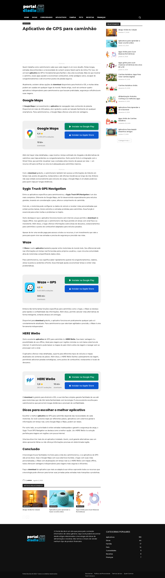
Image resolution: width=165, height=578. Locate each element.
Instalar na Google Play (83, 126)
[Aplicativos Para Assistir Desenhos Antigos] (111, 132)
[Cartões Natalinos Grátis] (111, 88)
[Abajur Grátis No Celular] (35, 498)
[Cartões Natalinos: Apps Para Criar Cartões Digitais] (111, 77)
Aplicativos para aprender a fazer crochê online (59, 511)
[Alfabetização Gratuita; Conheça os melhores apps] (111, 99)
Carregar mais (123, 140)
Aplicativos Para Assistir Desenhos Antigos (127, 130)
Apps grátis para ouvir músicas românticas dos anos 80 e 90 (130, 65)
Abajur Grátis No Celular (31, 510)
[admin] (24, 480)
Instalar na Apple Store (83, 135)
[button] (139, 17)
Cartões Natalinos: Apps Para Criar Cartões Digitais (129, 75)
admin (29, 480)
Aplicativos (26, 23)
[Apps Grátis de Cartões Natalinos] (111, 121)
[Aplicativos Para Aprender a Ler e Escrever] (111, 110)
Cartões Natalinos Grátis (127, 85)
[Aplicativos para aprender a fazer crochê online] (61, 498)
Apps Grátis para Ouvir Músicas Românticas (87, 511)
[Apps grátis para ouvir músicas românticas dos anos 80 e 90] (111, 65)
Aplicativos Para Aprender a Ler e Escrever (129, 108)
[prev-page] (24, 517)
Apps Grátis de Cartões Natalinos (127, 119)
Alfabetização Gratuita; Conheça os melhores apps (129, 97)
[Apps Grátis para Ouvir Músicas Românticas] (88, 498)
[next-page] (27, 517)
